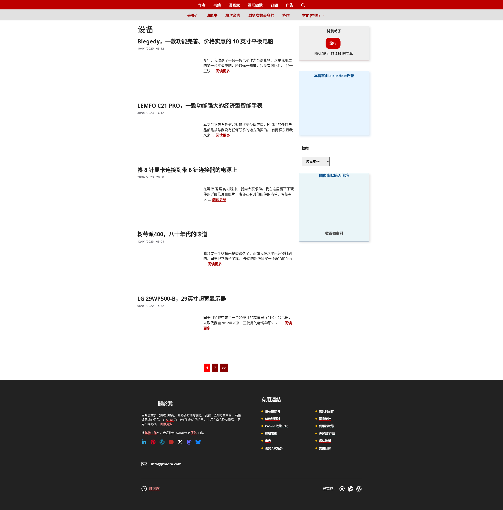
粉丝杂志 (232, 15)
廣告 (268, 441)
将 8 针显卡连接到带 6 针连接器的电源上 (187, 170)
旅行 (333, 43)
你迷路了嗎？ (328, 433)
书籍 (217, 5)
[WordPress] (162, 442)
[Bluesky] (198, 442)
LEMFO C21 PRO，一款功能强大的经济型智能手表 (200, 105)
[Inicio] (176, 14)
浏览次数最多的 (261, 15)
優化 (193, 433)
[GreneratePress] (342, 489)
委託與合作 (326, 411)
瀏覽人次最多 (274, 448)
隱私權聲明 (272, 411)
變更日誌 (325, 448)
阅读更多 (223, 71)
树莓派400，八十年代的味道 (172, 234)
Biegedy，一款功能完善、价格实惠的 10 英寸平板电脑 (205, 41)
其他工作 (151, 433)
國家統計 (325, 419)
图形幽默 (255, 5)
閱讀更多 (166, 424)
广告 (289, 5)
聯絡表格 (271, 433)
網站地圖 (325, 441)
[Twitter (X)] (180, 442)
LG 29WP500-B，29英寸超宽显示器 (181, 298)
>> (224, 367)
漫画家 (234, 5)
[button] (303, 5)
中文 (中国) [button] (310, 15)
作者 (202, 5)
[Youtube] (171, 442)
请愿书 (212, 15)
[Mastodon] (189, 442)
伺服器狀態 (326, 426)
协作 (286, 15)
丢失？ (192, 15)
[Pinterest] (153, 442)
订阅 (274, 5)
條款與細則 (272, 419)
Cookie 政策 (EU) (276, 426)
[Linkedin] (144, 442)
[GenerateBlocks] (351, 489)
